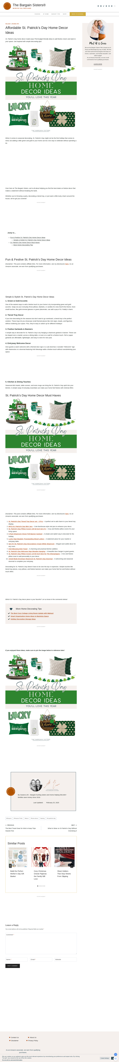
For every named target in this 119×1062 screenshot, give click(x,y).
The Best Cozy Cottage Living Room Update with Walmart (32, 613)
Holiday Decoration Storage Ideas (23, 619)
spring (42, 818)
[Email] (112, 6)
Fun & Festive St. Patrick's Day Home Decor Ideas (27, 237)
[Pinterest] (109, 6)
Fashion (37, 14)
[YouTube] (106, 6)
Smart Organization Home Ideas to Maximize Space (30, 616)
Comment (10, 935)
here (67, 264)
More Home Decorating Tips (23, 245)
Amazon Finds (18, 818)
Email (33, 959)
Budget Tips (56, 14)
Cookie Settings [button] (105, 1058)
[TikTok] (103, 6)
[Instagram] (101, 6)
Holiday (8, 23)
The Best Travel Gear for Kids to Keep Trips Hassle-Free (20, 828)
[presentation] (18, 857)
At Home (46, 14)
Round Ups (15, 23)
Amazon (8, 818)
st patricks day (51, 818)
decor (27, 818)
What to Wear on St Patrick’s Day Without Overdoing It (62, 828)
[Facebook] (98, 6)
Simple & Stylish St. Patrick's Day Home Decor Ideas (31, 240)
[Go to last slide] (10, 866)
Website (58, 959)
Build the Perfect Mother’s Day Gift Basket (17, 873)
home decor (34, 818)
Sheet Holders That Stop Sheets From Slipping (64, 873)
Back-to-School (78, 14)
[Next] (71, 866)
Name (8, 959)
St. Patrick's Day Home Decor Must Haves (25, 242)
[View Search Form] (115, 6)
